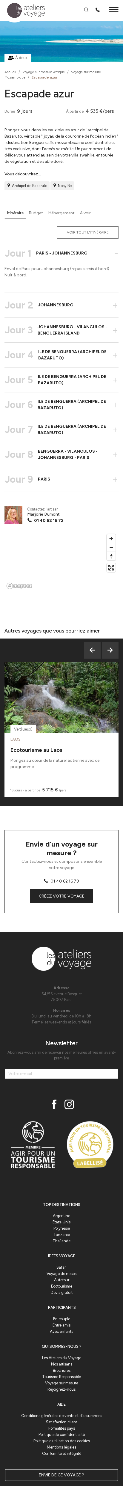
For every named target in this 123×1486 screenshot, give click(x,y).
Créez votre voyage (61, 896)
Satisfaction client (61, 1422)
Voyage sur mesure (61, 1383)
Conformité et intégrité (61, 1453)
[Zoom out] (111, 547)
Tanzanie (61, 1234)
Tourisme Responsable (61, 1376)
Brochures (61, 1370)
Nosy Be (65, 185)
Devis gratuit (62, 1292)
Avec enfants (61, 1331)
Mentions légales (61, 1447)
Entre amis (61, 1325)
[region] (61, 561)
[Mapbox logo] (19, 585)
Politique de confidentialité (62, 1434)
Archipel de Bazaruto (29, 185)
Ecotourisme (61, 1286)
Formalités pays (61, 1428)
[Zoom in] (111, 538)
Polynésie (61, 1228)
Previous (92, 650)
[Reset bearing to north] (111, 556)
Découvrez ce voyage (61, 712)
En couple (61, 1319)
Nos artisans (61, 1364)
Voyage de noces (61, 1273)
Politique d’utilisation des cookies (61, 1441)
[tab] (15, 213)
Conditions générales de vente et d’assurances (61, 1415)
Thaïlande (61, 1241)
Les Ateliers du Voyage (61, 1358)
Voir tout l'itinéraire (88, 232)
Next (110, 650)
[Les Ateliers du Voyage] (22, 11)
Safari (61, 1267)
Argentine (61, 1216)
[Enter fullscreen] (111, 567)
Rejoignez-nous (61, 1389)
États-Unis (61, 1222)
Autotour (61, 1280)
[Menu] (113, 10)
